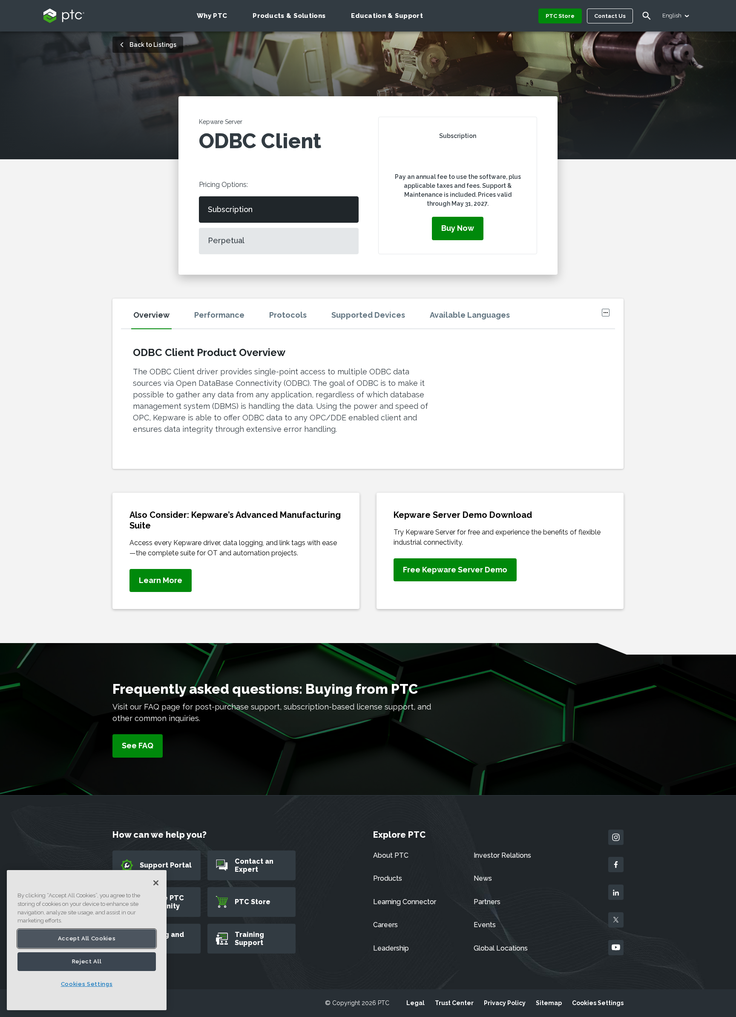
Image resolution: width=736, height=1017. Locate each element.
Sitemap (549, 1003)
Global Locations (501, 948)
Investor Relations (502, 855)
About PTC (390, 855)
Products (387, 878)
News (483, 878)
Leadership (391, 948)
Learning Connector (404, 902)
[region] (87, 940)
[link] (160, 581)
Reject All (87, 961)
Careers (385, 925)
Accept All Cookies (87, 938)
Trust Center (454, 1003)
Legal (415, 1003)
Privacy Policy (505, 1003)
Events (485, 925)
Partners (487, 902)
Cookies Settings (598, 1003)
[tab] (161, 317)
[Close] (156, 882)
